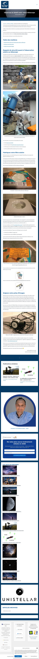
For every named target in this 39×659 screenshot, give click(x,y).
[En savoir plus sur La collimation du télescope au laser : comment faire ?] (28, 371)
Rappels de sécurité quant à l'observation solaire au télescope (14, 42)
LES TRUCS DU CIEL (15, 3)
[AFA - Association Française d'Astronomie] (36, 632)
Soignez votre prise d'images (9, 46)
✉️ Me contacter (19, 629)
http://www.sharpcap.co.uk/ (12, 340)
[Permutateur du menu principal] (37, 5)
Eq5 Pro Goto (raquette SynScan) (17, 144)
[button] (37, 648)
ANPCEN (35, 638)
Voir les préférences (34, 656)
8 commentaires (5, 379)
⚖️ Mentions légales (19, 637)
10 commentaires (22, 381)
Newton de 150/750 (10, 142)
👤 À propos (19, 633)
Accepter (18, 656)
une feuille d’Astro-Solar (18, 225)
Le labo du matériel (11, 379)
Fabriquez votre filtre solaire (9, 44)
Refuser (26, 656)
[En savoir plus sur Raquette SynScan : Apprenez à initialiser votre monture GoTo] (11, 370)
